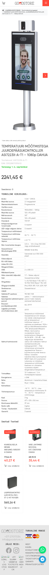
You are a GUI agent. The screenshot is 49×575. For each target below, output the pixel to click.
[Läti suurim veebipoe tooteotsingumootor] (12, 563)
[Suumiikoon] (24, 75)
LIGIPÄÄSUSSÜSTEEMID (13, 10)
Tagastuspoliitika (34, 558)
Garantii (29, 561)
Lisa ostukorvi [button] (13, 466)
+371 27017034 (13, 536)
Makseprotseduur (34, 553)
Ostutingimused (33, 556)
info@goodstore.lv (12, 539)
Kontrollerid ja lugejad (29, 10)
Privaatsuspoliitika (34, 564)
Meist (27, 544)
